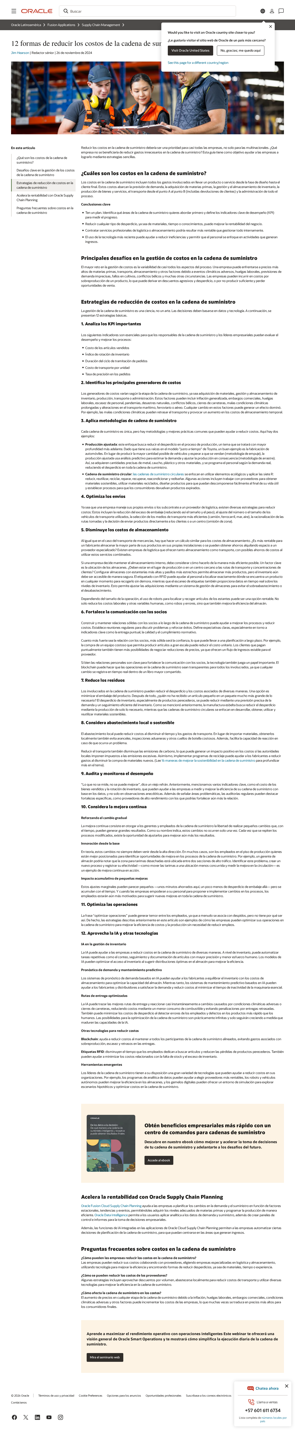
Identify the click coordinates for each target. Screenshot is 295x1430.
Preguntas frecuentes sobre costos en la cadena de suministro (45, 210)
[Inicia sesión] (272, 11)
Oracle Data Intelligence (111, 1215)
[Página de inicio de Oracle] (36, 11)
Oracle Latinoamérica (26, 25)
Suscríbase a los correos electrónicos (208, 1395)
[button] (14, 11)
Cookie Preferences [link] (90, 1395)
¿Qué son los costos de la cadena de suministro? (42, 160)
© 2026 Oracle (20, 1395)
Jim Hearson (20, 52)
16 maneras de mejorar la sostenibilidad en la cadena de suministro (208, 760)
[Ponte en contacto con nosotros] (281, 11)
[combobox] (147, 11)
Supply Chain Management (101, 25)
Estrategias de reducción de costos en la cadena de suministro (45, 185)
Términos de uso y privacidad (56, 1395)
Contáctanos (19, 1402)
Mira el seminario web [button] (105, 1357)
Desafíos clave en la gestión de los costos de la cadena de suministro (46, 172)
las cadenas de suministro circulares (158, 474)
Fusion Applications (61, 25)
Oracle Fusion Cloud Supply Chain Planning (111, 1206)
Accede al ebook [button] (159, 1160)
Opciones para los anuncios (124, 1395)
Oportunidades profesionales (163, 1395)
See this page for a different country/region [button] (198, 62)
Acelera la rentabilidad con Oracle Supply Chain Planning (45, 197)
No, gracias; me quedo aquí (241, 50)
